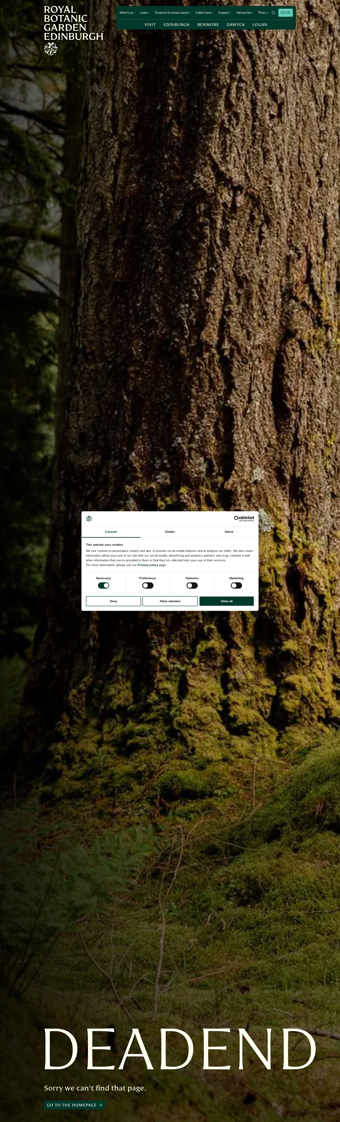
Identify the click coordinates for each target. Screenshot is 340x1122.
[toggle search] (273, 13)
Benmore (208, 24)
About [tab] (229, 531)
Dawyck (236, 24)
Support (224, 13)
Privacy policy (148, 565)
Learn (144, 13)
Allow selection (170, 601)
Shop (261, 12)
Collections (203, 13)
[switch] (147, 585)
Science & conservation (172, 13)
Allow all (227, 601)
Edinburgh (177, 24)
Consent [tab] (111, 531)
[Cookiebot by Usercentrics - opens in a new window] (237, 519)
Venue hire (243, 13)
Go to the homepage (72, 1105)
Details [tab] (170, 531)
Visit (150, 24)
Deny (113, 601)
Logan (260, 24)
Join (286, 12)
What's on (126, 13)
